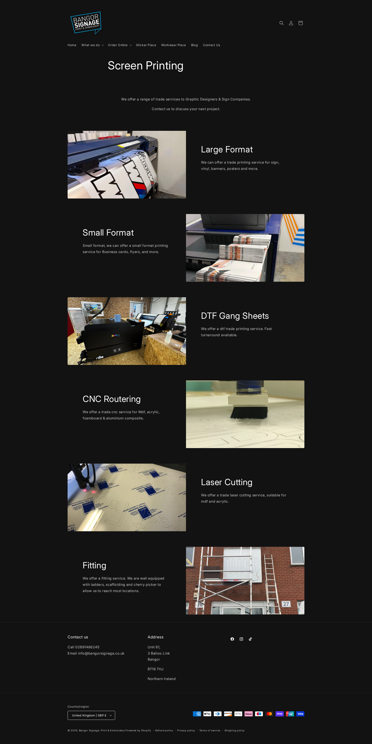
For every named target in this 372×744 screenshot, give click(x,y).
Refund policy (164, 730)
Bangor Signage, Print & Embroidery (102, 730)
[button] (92, 45)
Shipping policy (235, 730)
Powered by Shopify (138, 730)
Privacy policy (186, 730)
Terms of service (209, 730)
